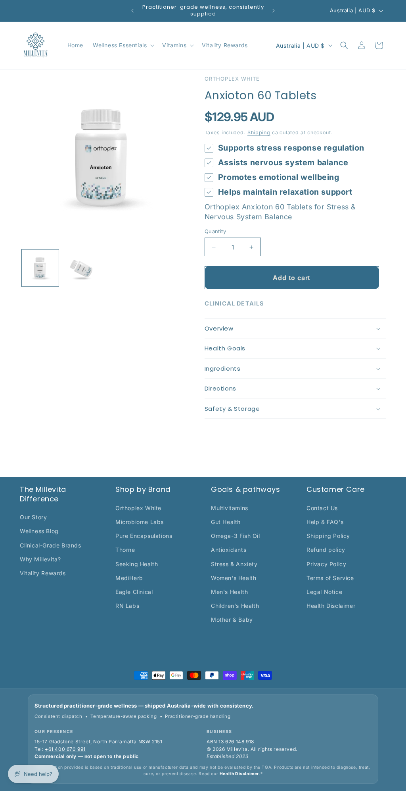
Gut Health (226, 521)
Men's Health (229, 591)
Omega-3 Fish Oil (235, 535)
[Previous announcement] (132, 10)
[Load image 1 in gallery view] (40, 267)
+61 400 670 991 (65, 749)
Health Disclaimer (330, 605)
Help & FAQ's (324, 521)
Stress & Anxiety (234, 564)
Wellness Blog (39, 531)
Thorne (125, 549)
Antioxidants (228, 549)
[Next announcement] (273, 10)
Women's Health (233, 577)
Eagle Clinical (134, 591)
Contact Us (322, 508)
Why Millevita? (40, 559)
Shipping (258, 132)
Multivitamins (229, 508)
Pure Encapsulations (143, 535)
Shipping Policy (328, 535)
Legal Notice (324, 591)
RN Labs (127, 605)
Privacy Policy (326, 564)
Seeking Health (136, 564)
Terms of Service (330, 577)
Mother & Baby (232, 619)
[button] (122, 45)
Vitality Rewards (43, 573)
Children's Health (235, 605)
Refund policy (325, 549)
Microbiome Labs (139, 521)
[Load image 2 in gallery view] (81, 267)
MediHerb (129, 577)
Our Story (33, 517)
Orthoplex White (138, 508)
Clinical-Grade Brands (50, 545)
